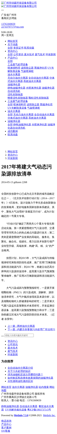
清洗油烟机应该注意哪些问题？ (25, 374)
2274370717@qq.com (12, 26)
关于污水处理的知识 (19, 371)
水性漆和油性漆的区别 (20, 381)
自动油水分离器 (28, 406)
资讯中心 (13, 155)
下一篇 (31, 329)
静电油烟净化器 (10, 406)
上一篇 (21, 326)
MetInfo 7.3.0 (21, 415)
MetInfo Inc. (49, 415)
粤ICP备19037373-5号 (39, 409)
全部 (10, 47)
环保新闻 (13, 158)
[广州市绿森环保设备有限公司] (28, 4)
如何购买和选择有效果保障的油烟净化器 (30, 377)
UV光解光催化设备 (16, 409)
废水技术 (13, 347)
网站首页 (13, 41)
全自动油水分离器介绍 (20, 367)
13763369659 (8, 24)
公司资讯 (13, 344)
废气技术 (13, 351)
